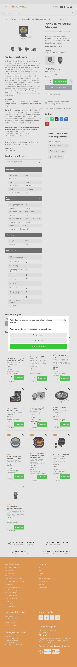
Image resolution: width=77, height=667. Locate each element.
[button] (38, 346)
